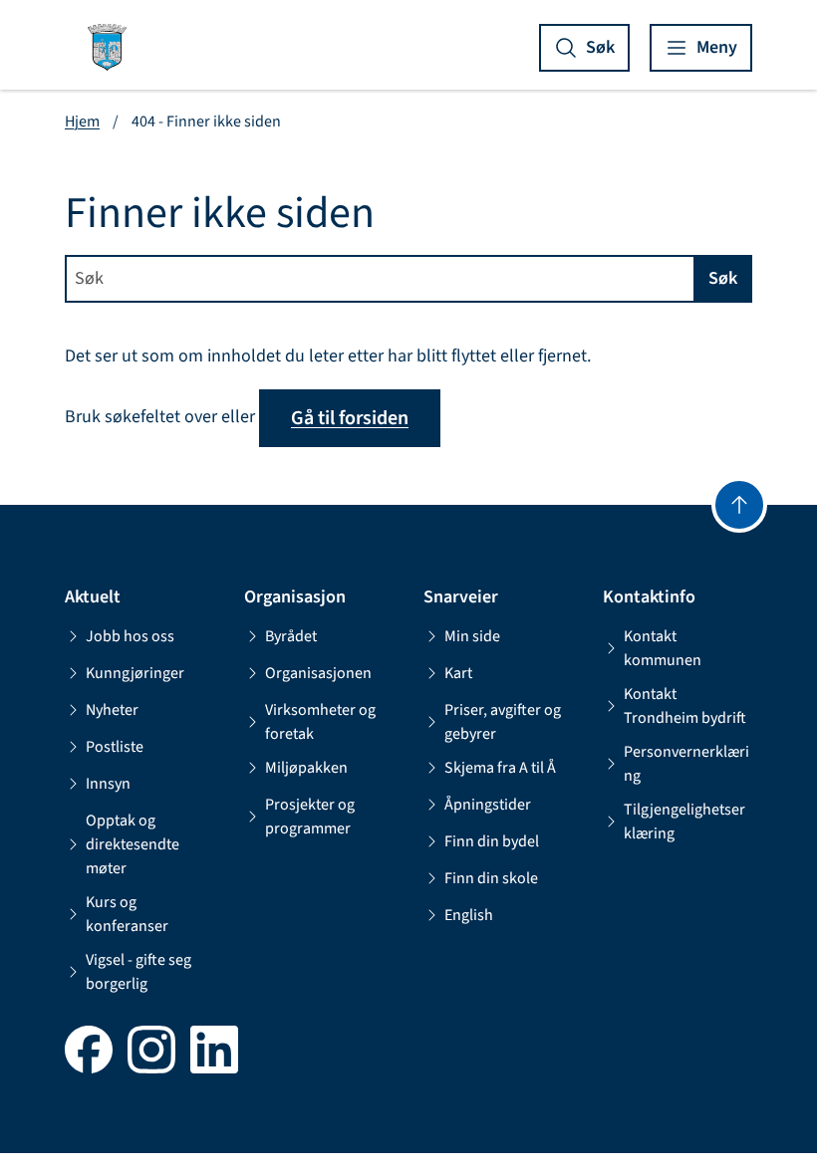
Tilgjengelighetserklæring (684, 821)
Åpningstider (487, 805)
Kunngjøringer (135, 673)
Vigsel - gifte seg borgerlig (138, 972)
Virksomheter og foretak (320, 722)
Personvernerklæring (686, 764)
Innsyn (108, 784)
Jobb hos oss (130, 636)
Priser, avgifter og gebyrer (502, 722)
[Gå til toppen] (739, 505)
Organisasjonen (318, 673)
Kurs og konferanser (127, 914)
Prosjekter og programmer (310, 816)
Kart (458, 673)
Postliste (114, 747)
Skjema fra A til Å (500, 768)
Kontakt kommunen (662, 648)
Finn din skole (491, 878)
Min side (472, 636)
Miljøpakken (306, 768)
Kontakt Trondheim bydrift (685, 706)
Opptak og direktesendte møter (132, 844)
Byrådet (291, 636)
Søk (722, 278)
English (468, 915)
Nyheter (112, 710)
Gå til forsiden (349, 418)
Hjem (82, 121)
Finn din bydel (491, 841)
